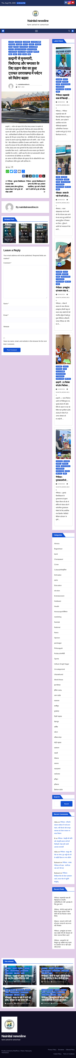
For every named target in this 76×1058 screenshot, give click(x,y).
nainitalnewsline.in (23, 84)
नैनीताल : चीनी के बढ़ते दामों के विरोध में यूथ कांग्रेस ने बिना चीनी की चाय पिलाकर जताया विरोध (55, 978)
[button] (69, 31)
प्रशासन (15, 54)
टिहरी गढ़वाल (36, 51)
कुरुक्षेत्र (56, 711)
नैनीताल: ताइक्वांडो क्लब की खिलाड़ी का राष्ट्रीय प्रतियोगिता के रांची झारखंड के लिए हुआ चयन (19, 978)
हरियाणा (56, 784)
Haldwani (19, 44)
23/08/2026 (61, 484)
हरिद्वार (29, 54)
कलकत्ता (56, 700)
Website (6, 326)
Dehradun (12, 44)
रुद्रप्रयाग (57, 769)
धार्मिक (56, 727)
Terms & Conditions (69, 1054)
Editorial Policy (70, 1049)
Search (57, 797)
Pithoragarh (23, 46)
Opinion (16, 46)
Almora (11, 41)
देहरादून (10, 54)
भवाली (56, 753)
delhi (56, 580)
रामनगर (19, 54)
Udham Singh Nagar (20, 49)
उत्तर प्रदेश (57, 695)
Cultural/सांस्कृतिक (35, 41)
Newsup (27, 1051)
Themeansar (5, 1052)
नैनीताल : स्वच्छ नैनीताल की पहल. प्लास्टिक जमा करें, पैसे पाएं (62, 865)
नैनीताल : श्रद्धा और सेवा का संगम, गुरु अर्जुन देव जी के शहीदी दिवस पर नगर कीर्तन (63, 854)
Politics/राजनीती (33, 46)
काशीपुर (56, 706)
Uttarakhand (12, 51)
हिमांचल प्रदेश (58, 789)
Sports (11, 49)
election (57, 591)
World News (21, 51)
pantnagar (58, 643)
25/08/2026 (61, 294)
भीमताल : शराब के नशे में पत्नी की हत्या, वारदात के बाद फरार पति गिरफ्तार (62, 923)
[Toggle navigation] (36, 30)
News (10, 46)
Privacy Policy (52, 1049)
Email (6, 315)
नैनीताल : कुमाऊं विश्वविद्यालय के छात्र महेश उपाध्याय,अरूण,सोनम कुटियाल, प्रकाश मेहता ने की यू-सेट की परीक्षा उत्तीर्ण (15, 186)
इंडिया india (29, 51)
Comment (7, 263)
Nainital (31, 44)
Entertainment (59, 596)
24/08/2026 (61, 389)
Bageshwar (18, 41)
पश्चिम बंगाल (57, 737)
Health (25, 44)
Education (59, 461)
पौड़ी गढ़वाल (57, 742)
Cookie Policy (57, 1054)
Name (6, 303)
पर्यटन (56, 732)
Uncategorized (32, 49)
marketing (59, 179)
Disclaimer (61, 1049)
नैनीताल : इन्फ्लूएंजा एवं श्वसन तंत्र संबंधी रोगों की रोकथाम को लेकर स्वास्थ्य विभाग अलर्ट (63, 933)
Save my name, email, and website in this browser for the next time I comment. (25, 342)
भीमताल (56, 758)
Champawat (26, 41)
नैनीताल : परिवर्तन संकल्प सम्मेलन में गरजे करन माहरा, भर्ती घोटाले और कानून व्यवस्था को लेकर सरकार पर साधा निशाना (62, 827)
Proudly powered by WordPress (10, 1051)
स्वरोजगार (24, 54)
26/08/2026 (61, 102)
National (38, 44)
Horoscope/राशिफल (60, 611)
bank (56, 554)
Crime (58, 177)
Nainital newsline (37, 20)
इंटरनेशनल (67, 471)
